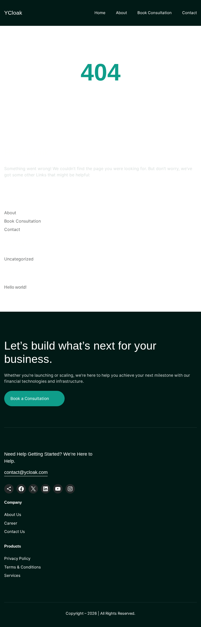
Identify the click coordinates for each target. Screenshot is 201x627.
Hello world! (15, 287)
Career (10, 523)
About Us (12, 514)
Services (12, 575)
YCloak (13, 13)
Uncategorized (19, 259)
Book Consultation (154, 12)
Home (99, 12)
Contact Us (14, 531)
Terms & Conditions (22, 567)
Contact (189, 12)
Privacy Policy (17, 558)
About (121, 12)
